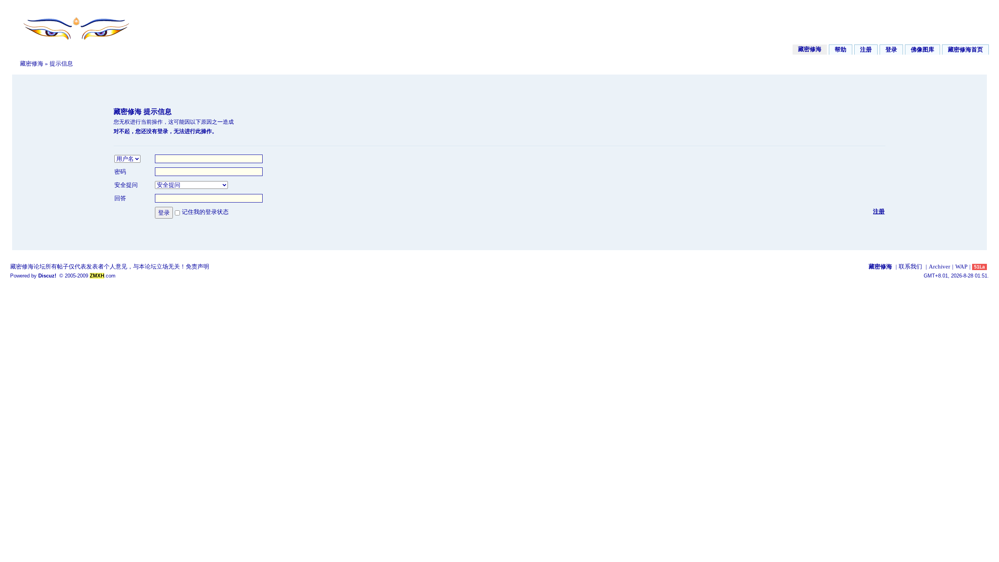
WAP (961, 266)
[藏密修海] (71, 44)
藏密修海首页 (965, 49)
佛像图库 (922, 49)
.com (103, 276)
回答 (120, 198)
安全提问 (126, 185)
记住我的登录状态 (205, 212)
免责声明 (197, 266)
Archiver (939, 266)
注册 (866, 49)
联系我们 (910, 266)
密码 (120, 172)
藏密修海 (809, 49)
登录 (891, 49)
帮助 (840, 49)
